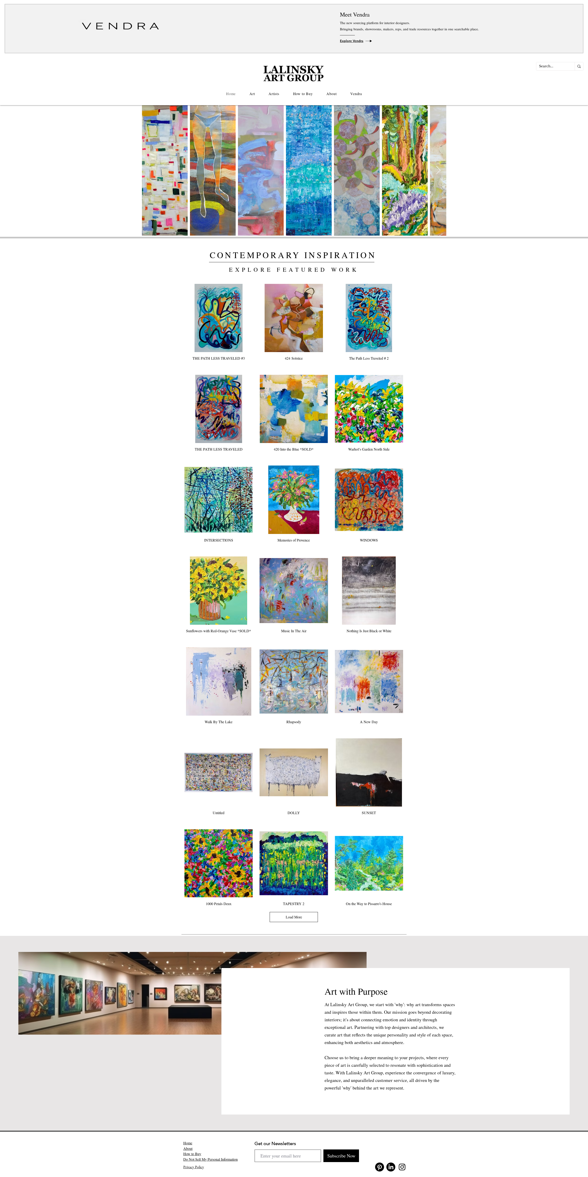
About (187, 1148)
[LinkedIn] (390, 1167)
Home (187, 1142)
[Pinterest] (379, 1167)
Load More (294, 917)
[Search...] (579, 66)
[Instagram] (402, 1167)
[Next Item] (438, 170)
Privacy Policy (193, 1167)
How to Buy (192, 1153)
